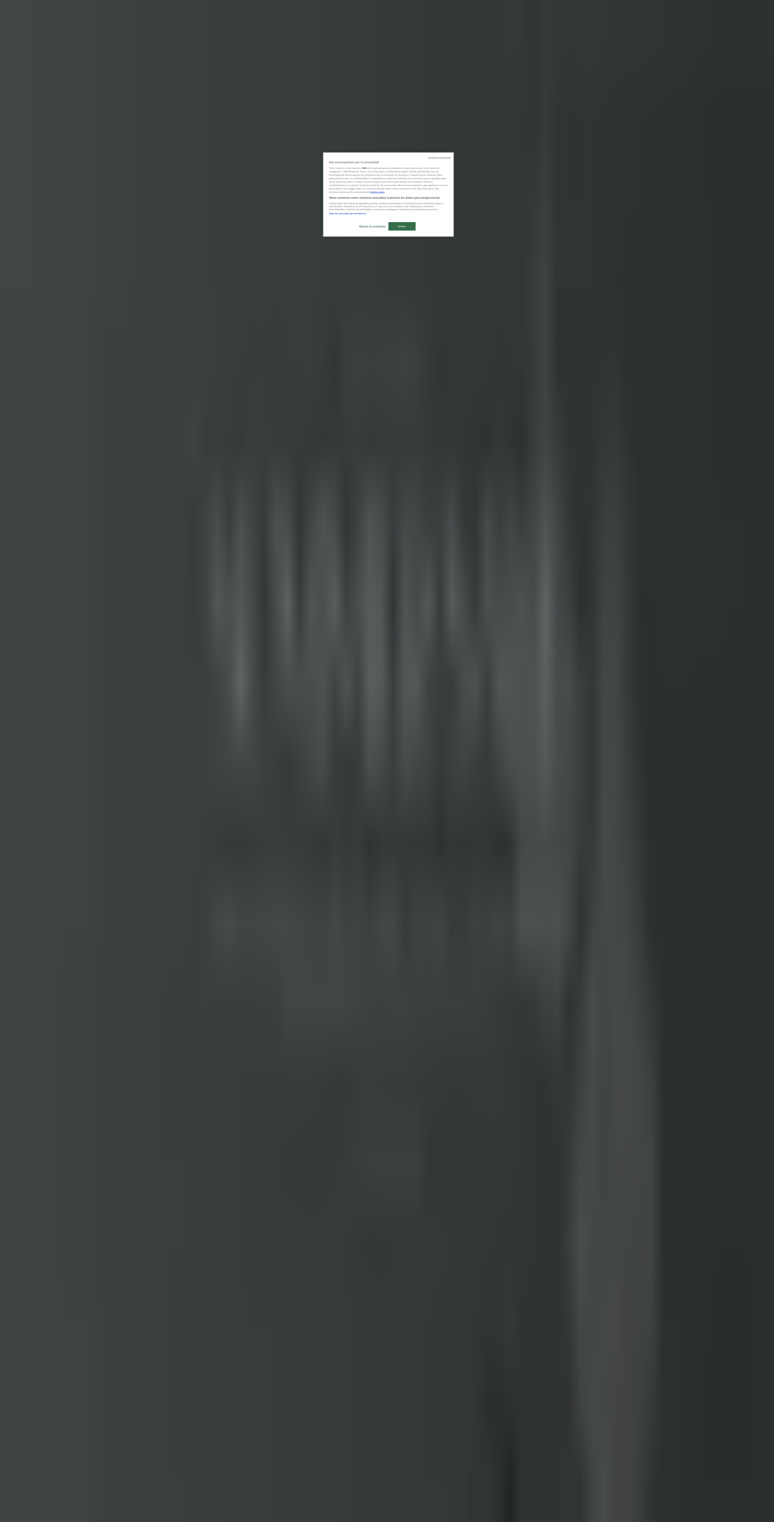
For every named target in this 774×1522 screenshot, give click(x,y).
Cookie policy (377, 192)
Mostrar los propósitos (372, 226)
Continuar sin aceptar (439, 157)
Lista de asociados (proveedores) (347, 213)
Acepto (402, 226)
